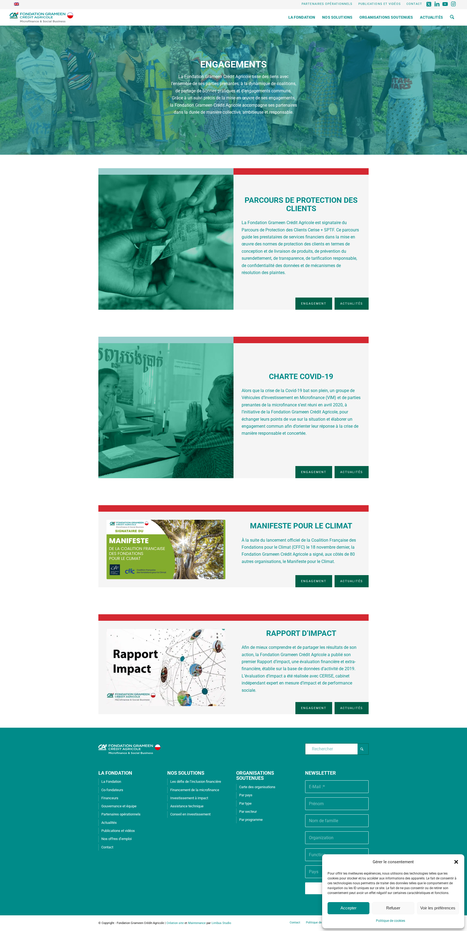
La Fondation (111, 782)
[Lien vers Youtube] (445, 4)
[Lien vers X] (429, 4)
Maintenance (197, 923)
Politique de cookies (390, 921)
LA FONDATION (115, 773)
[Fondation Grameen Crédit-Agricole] (41, 17)
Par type (245, 803)
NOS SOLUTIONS (185, 773)
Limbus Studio (221, 923)
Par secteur (248, 811)
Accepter (348, 908)
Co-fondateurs (112, 790)
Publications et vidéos (379, 4)
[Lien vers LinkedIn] (437, 4)
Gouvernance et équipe (118, 806)
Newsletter (320, 773)
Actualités (109, 823)
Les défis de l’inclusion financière (195, 782)
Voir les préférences (437, 908)
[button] (456, 862)
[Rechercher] (452, 17)
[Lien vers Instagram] (453, 4)
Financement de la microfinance (194, 790)
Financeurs (109, 798)
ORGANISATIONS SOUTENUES (255, 775)
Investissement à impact (189, 798)
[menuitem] (327, 4)
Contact (414, 4)
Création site (175, 923)
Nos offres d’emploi (116, 839)
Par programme (251, 820)
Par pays (245, 795)
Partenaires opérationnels (327, 4)
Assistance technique (187, 806)
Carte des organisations (257, 787)
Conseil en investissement (190, 814)
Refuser (393, 908)
